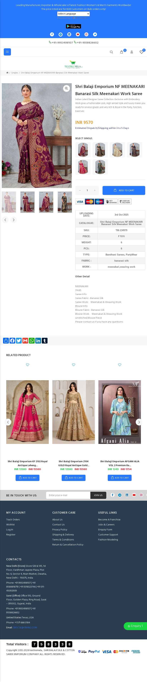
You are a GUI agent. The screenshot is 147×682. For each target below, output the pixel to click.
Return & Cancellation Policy (67, 545)
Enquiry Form (105, 530)
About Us (57, 520)
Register (10, 535)
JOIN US (98, 495)
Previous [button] (5, 219)
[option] (11, 202)
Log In (9, 530)
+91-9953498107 (62, 42)
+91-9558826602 (87, 42)
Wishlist (10, 525)
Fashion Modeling (108, 540)
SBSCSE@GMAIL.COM (25, 628)
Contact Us (58, 525)
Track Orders (13, 520)
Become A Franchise (109, 520)
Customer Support (108, 535)
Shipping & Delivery (63, 535)
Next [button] (13, 219)
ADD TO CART (126, 190)
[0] (140, 52)
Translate (82, 18)
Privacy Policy (59, 530)
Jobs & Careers (106, 525)
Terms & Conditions (63, 540)
